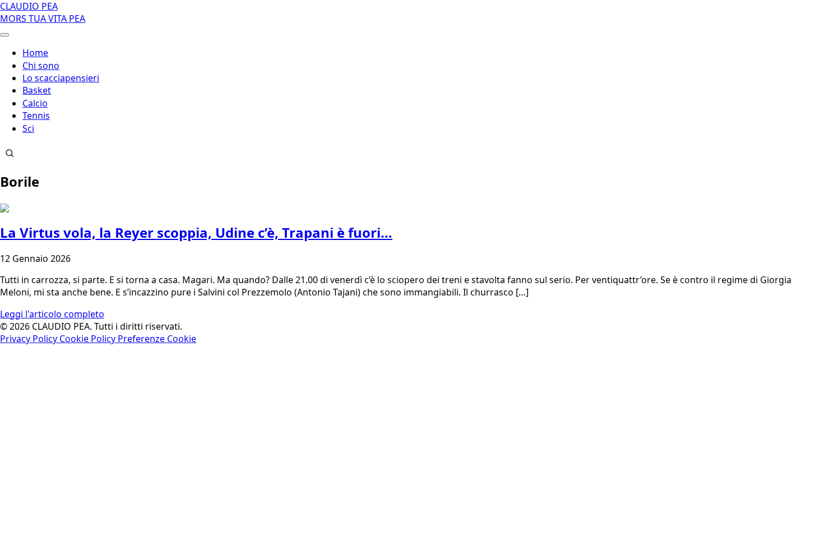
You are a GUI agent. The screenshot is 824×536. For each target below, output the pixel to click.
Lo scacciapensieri (60, 78)
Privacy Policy (29, 338)
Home (35, 53)
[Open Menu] (4, 34)
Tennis (36, 115)
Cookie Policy (88, 338)
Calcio (35, 103)
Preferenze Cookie (157, 338)
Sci (28, 128)
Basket (36, 90)
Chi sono (40, 65)
